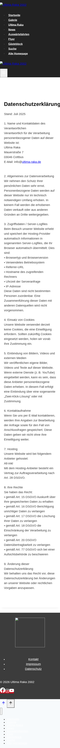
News (11, 29)
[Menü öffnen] (4, 73)
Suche (12, 48)
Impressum (33, 664)
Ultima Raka (16, 24)
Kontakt (33, 659)
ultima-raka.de (31, 162)
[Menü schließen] (1, 711)
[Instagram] (7, 691)
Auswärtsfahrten (18, 34)
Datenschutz (33, 669)
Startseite (14, 15)
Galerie (12, 20)
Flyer (11, 39)
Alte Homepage (18, 53)
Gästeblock (15, 44)
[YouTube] (11, 691)
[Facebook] (2, 691)
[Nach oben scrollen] (3, 703)
